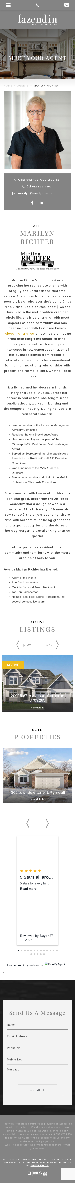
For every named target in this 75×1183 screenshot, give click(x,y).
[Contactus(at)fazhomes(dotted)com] (66, 6)
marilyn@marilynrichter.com (40, 193)
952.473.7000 (42, 180)
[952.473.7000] (37, 5)
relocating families (19, 334)
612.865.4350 (42, 186)
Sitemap (24, 1162)
